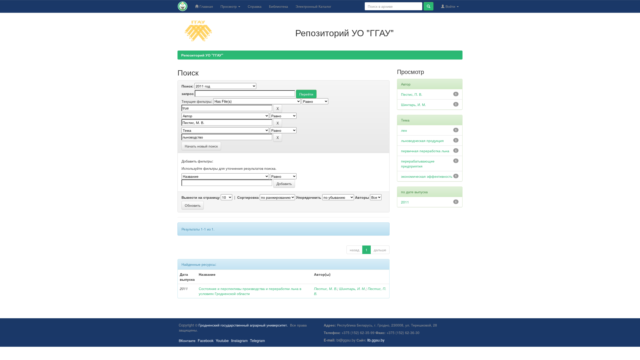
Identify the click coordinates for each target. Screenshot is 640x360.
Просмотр (229, 6)
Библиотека (278, 6)
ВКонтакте (187, 340)
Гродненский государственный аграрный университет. (243, 325)
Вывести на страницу (201, 197)
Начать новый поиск (201, 146)
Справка (255, 6)
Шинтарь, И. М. (352, 288)
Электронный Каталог (313, 6)
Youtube (222, 340)
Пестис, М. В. (325, 288)
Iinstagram (239, 340)
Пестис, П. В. (411, 94)
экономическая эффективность (426, 176)
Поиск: (188, 86)
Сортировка (248, 197)
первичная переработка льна (425, 150)
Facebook (206, 340)
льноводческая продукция (422, 140)
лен (404, 130)
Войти (450, 6)
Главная (205, 6)
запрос (188, 93)
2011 (405, 202)
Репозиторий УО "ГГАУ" (202, 55)
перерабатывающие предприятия (417, 163)
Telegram (257, 340)
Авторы (362, 197)
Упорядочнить (308, 197)
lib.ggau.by (375, 340)
